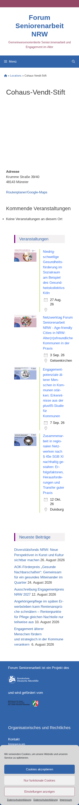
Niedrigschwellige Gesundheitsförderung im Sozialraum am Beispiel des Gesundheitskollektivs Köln (54, 272)
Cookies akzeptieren (39, 769)
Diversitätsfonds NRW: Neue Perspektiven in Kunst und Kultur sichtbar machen (39, 555)
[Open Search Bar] (73, 61)
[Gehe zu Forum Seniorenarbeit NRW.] (5, 75)
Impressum (66, 800)
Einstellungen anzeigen (39, 791)
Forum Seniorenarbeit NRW (39, 26)
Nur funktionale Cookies (39, 780)
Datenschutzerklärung (19, 800)
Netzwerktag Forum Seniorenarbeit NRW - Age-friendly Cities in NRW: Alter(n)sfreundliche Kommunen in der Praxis (58, 333)
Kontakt (14, 739)
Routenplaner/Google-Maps (26, 192)
